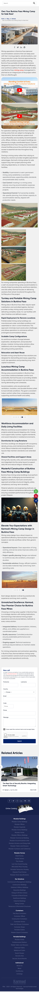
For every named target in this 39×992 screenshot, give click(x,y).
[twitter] (13, 801)
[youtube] (25, 801)
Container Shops (19, 927)
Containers (19, 910)
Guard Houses (19, 953)
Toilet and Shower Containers (19, 924)
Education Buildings (19, 890)
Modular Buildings (20, 819)
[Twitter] (18, 47)
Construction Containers (19, 919)
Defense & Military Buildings (19, 887)
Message (5, 717)
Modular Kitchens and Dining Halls (19, 843)
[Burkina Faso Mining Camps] (19, 128)
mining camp (19, 70)
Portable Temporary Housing (20, 869)
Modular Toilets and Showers (19, 846)
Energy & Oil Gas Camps (19, 893)
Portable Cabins (19, 930)
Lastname (24, 682)
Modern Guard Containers (19, 932)
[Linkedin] (21, 47)
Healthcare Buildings (19, 898)
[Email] (36, 500)
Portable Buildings (19, 937)
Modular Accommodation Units (19, 840)
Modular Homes (19, 853)
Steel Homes (19, 856)
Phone (5, 710)
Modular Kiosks (19, 939)
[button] (13, 417)
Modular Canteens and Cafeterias (19, 849)
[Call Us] (36, 496)
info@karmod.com (12, 674)
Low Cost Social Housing (19, 864)
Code (4, 703)
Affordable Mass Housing (19, 866)
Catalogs (19, 974)
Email (4, 696)
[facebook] (9, 801)
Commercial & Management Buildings (19, 882)
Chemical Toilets (19, 948)
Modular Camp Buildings (19, 821)
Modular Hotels (19, 832)
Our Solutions (19, 879)
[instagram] (17, 801)
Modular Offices (19, 824)
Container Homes (19, 921)
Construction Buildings (19, 885)
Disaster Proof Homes (19, 872)
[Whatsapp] (24, 47)
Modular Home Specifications (19, 875)
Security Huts (19, 956)
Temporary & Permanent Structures (19, 906)
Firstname (6, 682)
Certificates (19, 971)
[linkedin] (21, 801)
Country (5, 689)
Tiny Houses (19, 861)
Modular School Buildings (19, 830)
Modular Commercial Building (19, 838)
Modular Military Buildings (19, 835)
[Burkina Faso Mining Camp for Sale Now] (19, 102)
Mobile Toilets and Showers (19, 945)
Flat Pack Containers (19, 913)
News (19, 968)
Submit (20, 741)
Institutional (19, 963)
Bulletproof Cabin (19, 950)
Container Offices (19, 916)
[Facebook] (14, 47)
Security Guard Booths (19, 958)
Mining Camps (19, 903)
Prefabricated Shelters (19, 942)
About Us (19, 965)
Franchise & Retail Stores (19, 895)
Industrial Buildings (19, 901)
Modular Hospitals (19, 827)
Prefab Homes (19, 858)
